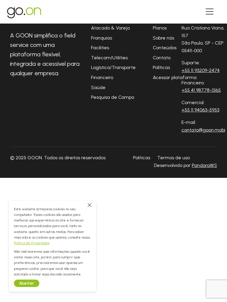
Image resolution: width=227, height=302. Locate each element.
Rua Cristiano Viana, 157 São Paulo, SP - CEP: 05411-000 (202, 39)
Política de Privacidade (32, 243)
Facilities (100, 47)
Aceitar (26, 283)
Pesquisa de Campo (112, 97)
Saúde (98, 87)
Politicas (141, 157)
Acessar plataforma (175, 77)
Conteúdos (164, 47)
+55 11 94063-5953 (200, 110)
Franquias (101, 38)
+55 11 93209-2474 (200, 70)
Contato (162, 57)
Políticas (161, 67)
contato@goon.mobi (203, 130)
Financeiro (102, 77)
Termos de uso (173, 157)
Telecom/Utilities (109, 57)
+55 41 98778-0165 (201, 90)
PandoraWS (204, 165)
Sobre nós (163, 38)
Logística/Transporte (113, 67)
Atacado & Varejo (110, 28)
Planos (160, 28)
